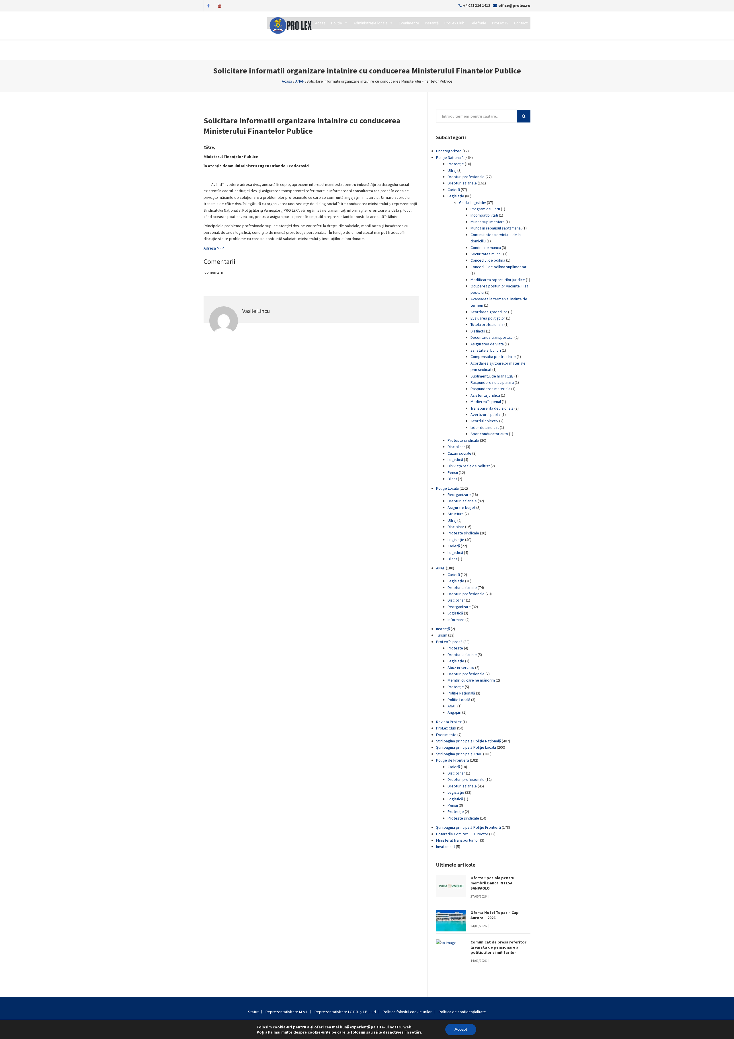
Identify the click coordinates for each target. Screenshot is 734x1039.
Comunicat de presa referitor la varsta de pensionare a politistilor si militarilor (498, 947)
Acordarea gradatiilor (489, 311)
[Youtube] (219, 5)
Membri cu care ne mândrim (471, 680)
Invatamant (445, 846)
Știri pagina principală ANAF (459, 753)
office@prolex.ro (514, 5)
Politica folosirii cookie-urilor (407, 1011)
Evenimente (409, 23)
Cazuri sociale (459, 453)
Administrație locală (370, 23)
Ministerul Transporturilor (457, 840)
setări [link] (415, 1032)
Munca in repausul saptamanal (496, 228)
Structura (456, 513)
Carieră (454, 189)
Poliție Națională (461, 693)
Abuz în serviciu (461, 667)
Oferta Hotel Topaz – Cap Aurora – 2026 (495, 915)
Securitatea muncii (486, 253)
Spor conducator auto (489, 433)
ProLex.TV (500, 23)
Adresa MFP (214, 248)
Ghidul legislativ (472, 202)
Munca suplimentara (488, 221)
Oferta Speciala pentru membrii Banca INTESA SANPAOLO (492, 883)
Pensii (453, 472)
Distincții (478, 331)
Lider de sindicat (485, 427)
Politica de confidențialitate (462, 1011)
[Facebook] (208, 5)
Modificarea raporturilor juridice (498, 279)
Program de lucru (485, 208)
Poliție (336, 23)
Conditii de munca (486, 247)
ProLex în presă (449, 641)
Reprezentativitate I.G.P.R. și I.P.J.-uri (345, 1011)
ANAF (299, 81)
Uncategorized (449, 150)
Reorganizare (459, 494)
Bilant (452, 478)
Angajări (454, 712)
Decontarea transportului (492, 337)
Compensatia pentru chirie (493, 356)
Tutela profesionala (487, 324)
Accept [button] (460, 1029)
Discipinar (456, 526)
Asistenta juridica (485, 395)
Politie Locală (459, 699)
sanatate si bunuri (486, 350)
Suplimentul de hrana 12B (492, 376)
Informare (456, 619)
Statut (253, 1011)
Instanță (432, 23)
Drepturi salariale (462, 183)
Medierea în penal (486, 401)
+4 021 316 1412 (476, 5)
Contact (521, 23)
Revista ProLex (449, 721)
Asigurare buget (461, 507)
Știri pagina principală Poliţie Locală (466, 747)
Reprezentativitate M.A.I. (287, 1011)
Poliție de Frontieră (452, 760)
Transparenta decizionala (492, 408)
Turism (441, 635)
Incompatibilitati (484, 215)
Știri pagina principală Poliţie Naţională (468, 741)
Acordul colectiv (484, 420)
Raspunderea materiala (490, 388)
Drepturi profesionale (466, 176)
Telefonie (478, 23)
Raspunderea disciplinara (492, 382)
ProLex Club (454, 23)
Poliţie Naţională (450, 157)
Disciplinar (456, 446)
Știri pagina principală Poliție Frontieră (468, 827)
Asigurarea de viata (487, 344)
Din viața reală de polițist (469, 465)
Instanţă (443, 628)
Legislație (456, 196)
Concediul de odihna (488, 260)
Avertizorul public (486, 414)
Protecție (456, 163)
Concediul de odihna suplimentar (498, 266)
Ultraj (452, 170)
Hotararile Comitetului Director (462, 833)
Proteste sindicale (463, 440)
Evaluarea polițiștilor (488, 318)
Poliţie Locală (447, 488)
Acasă (320, 23)
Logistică (455, 459)
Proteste (455, 648)
